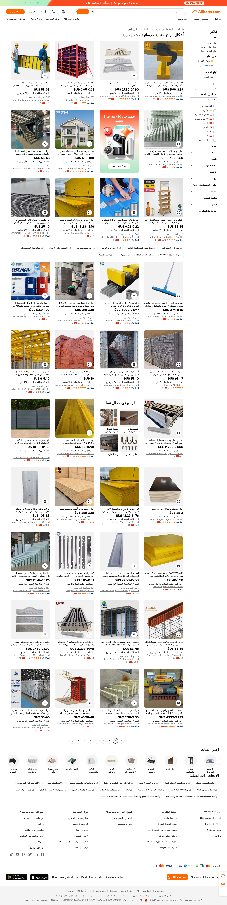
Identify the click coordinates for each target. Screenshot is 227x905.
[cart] (53, 12)
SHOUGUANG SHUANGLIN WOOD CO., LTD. (30, 233)
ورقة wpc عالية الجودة (179, 790)
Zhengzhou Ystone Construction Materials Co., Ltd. (119, 96)
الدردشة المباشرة (80, 824)
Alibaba (180, 29)
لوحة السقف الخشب (147, 783)
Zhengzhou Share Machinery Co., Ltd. (121, 320)
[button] (92, 12)
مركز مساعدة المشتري (78, 818)
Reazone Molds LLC (173, 385)
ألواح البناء (145, 29)
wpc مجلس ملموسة (84, 248)
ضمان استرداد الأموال (167, 824)
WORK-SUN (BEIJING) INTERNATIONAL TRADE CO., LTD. (30, 389)
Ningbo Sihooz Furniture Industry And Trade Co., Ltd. (163, 237)
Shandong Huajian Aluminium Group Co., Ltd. (30, 522)
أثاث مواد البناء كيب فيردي (27, 783)
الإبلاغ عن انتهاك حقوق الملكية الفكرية (71, 841)
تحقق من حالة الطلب (34, 830)
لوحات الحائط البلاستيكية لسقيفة (82, 783)
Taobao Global (126, 891)
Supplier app (112, 877)
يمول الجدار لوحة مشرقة (30, 248)
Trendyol (146, 891)
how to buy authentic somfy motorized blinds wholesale (190, 796)
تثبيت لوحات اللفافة (143, 255)
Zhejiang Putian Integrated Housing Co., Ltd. (74, 168)
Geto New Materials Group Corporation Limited (119, 385)
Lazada (113, 891)
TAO (138, 891)
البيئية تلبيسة (104, 255)
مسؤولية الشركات (213, 830)
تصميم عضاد (122, 255)
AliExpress (69, 891)
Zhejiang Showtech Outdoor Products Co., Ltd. (30, 457)
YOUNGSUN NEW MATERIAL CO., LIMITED (74, 320)
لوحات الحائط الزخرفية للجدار (175, 783)
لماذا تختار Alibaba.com (210, 818)
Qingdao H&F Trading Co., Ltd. (80, 100)
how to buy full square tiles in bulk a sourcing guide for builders (129, 796)
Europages (158, 891)
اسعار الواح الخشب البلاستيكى (51, 790)
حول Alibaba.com (212, 811)
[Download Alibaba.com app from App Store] (39, 877)
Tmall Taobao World (98, 891)
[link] (223, 876)
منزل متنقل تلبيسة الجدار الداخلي (140, 248)
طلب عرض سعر (125, 824)
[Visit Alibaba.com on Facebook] (42, 854)
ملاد (127, 790)
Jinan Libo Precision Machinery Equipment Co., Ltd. (163, 453)
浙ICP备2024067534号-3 (192, 900)
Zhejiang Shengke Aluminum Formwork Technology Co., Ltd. (30, 168)
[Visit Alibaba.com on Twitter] (30, 854)
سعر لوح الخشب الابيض (81, 790)
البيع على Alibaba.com (34, 818)
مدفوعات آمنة (170, 818)
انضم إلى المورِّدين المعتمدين (31, 836)
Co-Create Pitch (213, 824)
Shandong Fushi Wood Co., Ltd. (168, 586)
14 (78, 741)
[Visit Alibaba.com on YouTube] (17, 854)
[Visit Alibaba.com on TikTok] (11, 854)
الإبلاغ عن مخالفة (80, 847)
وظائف (217, 836)
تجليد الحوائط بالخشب (108, 790)
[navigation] (203, 385)
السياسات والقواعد (168, 847)
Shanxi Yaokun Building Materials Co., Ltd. (163, 164)
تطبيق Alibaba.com (61, 877)
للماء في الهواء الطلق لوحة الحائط (117, 783)
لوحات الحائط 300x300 (169, 255)
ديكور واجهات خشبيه (23, 790)
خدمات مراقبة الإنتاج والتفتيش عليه (161, 841)
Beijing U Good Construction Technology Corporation (30, 100)
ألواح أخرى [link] (132, 29)
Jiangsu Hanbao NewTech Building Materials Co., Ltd (74, 519)
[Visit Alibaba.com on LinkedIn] (36, 854)
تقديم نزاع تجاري (81, 830)
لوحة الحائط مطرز (54, 783)
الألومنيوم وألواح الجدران (58, 248)
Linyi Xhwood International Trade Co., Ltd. (74, 453)
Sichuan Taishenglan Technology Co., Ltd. (74, 385)
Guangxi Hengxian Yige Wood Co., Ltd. (165, 519)
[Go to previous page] (121, 741)
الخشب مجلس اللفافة (205, 790)
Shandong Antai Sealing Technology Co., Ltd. (119, 237)
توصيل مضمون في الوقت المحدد (162, 830)
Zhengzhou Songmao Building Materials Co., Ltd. (163, 96)
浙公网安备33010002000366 (163, 900)
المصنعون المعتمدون (123, 818)
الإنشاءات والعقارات (164, 29)
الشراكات (40, 841)
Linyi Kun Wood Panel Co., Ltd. (79, 233)
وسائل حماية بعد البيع (167, 836)
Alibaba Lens (209, 877)
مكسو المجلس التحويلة (205, 783)
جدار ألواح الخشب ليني (170, 248)
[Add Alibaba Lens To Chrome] (177, 877)
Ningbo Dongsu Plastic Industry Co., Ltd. (164, 316)
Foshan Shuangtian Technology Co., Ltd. (119, 590)
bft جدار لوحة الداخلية (109, 248)
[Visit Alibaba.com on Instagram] (24, 854)
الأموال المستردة (80, 836)
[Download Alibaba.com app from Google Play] (16, 877)
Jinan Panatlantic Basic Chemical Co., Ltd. (30, 316)
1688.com (81, 891)
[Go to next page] (72, 741)
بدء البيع (40, 824)
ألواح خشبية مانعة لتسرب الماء (150, 790)
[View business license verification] (141, 900)
